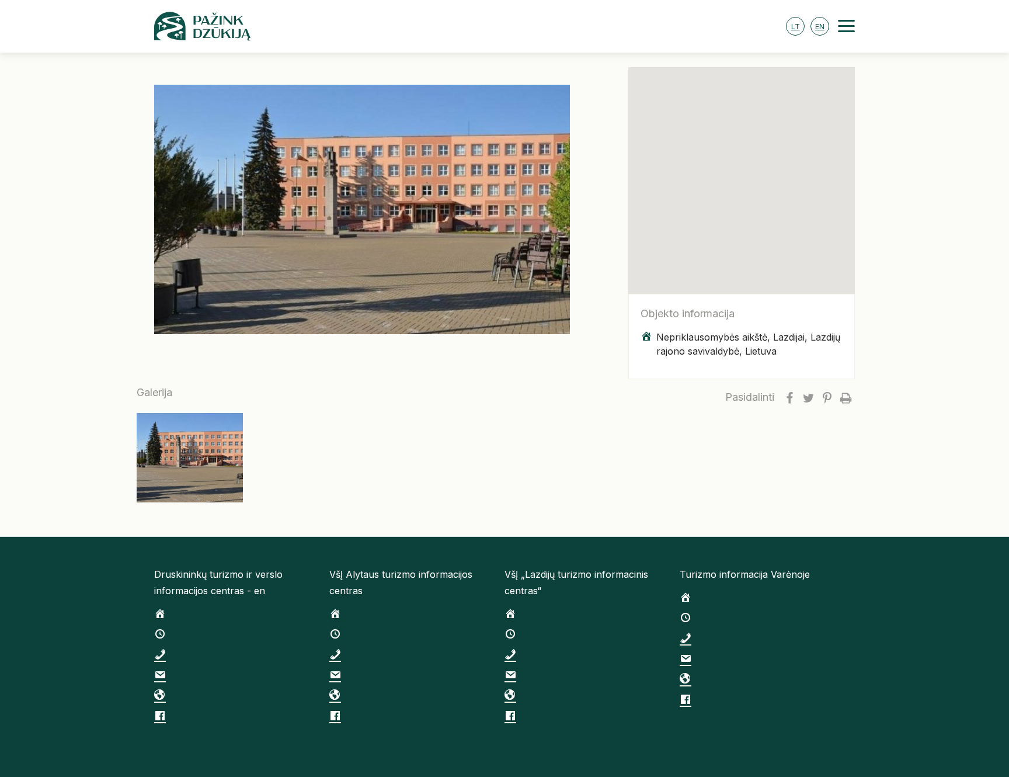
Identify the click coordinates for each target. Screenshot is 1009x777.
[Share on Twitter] (808, 397)
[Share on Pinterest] (826, 397)
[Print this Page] (845, 397)
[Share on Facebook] (789, 397)
